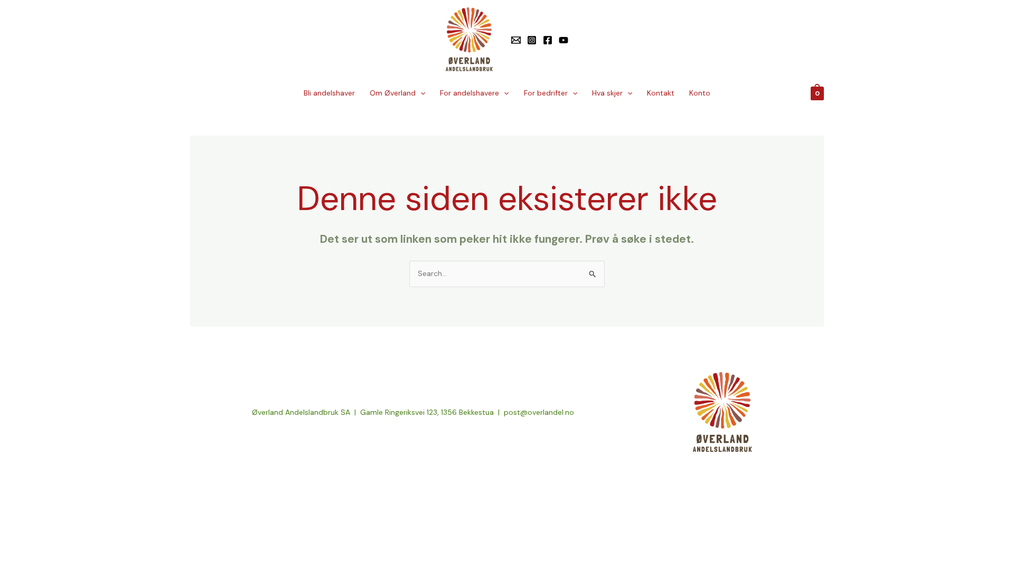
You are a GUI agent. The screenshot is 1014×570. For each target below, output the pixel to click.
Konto (699, 93)
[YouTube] (563, 40)
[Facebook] (547, 40)
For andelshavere (469, 93)
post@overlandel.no (539, 412)
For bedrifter (546, 93)
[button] (420, 93)
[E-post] (516, 40)
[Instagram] (532, 40)
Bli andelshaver (329, 93)
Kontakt (660, 93)
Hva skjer (607, 93)
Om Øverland (393, 93)
